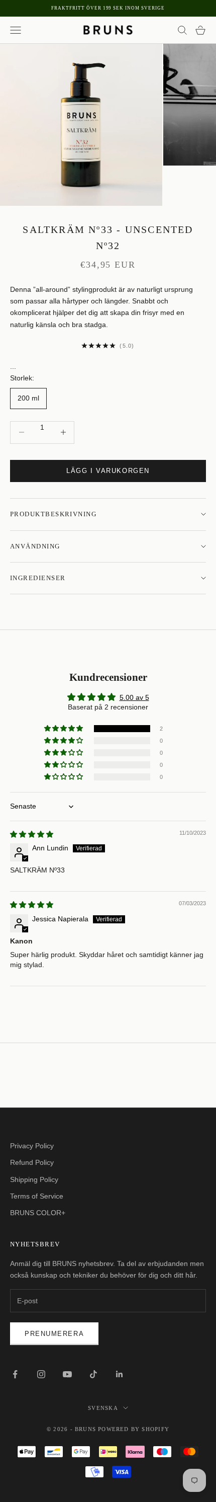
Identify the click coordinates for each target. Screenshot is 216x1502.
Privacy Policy (32, 1146)
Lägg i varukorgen (108, 471)
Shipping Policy (34, 1179)
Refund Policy (32, 1162)
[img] (31, 834)
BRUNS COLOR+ (37, 1213)
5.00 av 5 (134, 697)
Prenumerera (54, 1333)
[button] (64, 728)
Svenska (103, 1408)
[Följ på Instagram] (41, 1374)
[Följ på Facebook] (15, 1374)
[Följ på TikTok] (93, 1374)
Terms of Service (36, 1196)
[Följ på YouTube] (67, 1374)
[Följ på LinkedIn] (120, 1374)
